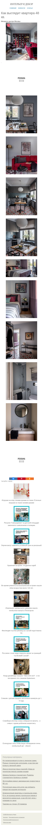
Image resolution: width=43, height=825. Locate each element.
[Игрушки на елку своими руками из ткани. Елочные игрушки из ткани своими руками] (21, 498)
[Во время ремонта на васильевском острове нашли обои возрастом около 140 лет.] (21, 583)
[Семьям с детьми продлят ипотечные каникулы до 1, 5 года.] (21, 696)
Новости (21, 8)
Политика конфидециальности (11, 819)
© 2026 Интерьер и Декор (9, 814)
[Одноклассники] (30, 478)
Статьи (30, 8)
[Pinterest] (21, 478)
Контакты (5, 817)
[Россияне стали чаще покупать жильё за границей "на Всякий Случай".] (21, 650)
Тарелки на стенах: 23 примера (15, 804)
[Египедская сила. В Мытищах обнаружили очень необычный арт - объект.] (21, 741)
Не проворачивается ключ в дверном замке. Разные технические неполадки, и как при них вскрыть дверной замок (20, 763)
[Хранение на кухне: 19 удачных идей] (21, 563)
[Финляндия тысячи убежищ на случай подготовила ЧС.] (21, 628)
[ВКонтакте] (13, 478)
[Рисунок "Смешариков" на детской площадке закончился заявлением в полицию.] (21, 520)
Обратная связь (7, 822)
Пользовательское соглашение (17, 817)
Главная (13, 8)
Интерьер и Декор (21, 4)
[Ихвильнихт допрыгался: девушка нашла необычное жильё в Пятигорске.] (21, 605)
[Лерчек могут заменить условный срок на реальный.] (21, 543)
